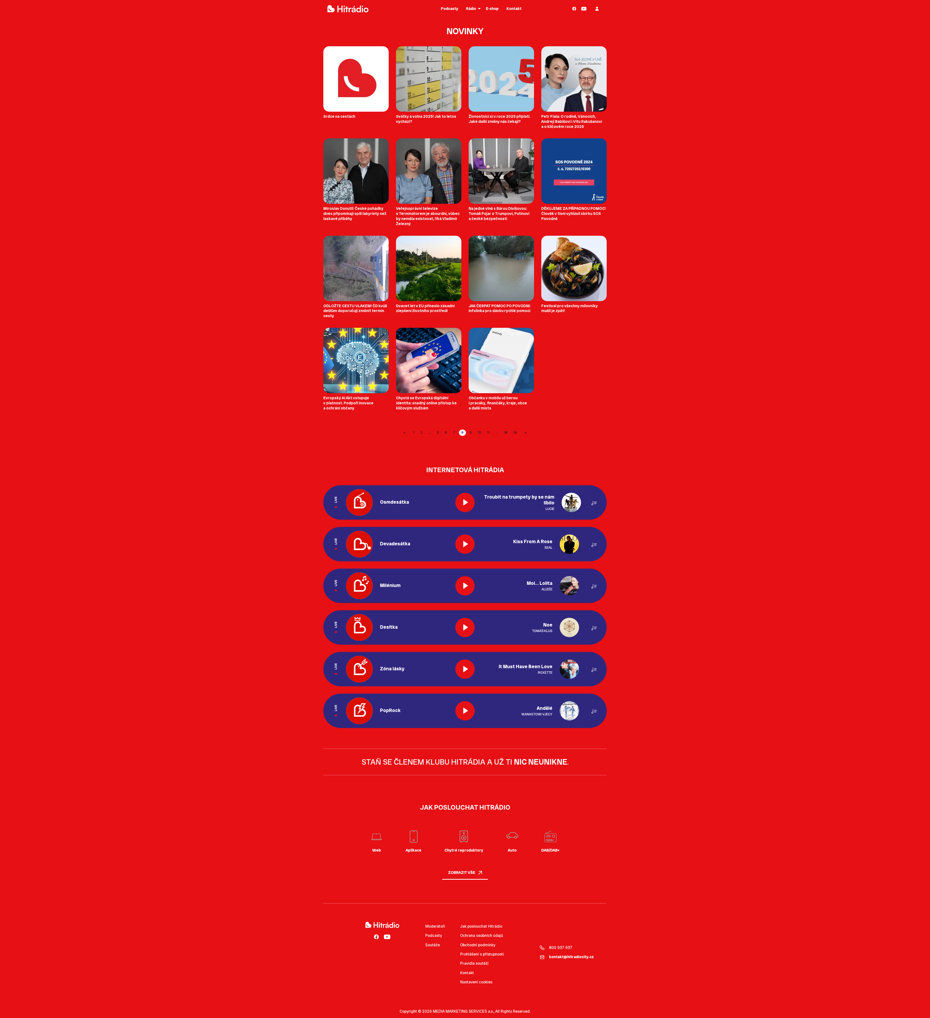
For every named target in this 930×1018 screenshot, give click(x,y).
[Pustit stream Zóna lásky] (465, 669)
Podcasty (433, 935)
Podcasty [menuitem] (449, 8)
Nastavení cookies (476, 982)
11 (488, 432)
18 (505, 432)
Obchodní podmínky (477, 945)
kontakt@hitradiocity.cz (571, 956)
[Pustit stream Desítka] (465, 627)
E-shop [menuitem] (492, 8)
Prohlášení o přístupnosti (482, 954)
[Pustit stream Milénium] (465, 585)
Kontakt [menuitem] (513, 8)
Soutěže (432, 945)
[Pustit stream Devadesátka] (465, 544)
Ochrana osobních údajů (481, 935)
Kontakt (467, 972)
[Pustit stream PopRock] (465, 710)
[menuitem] (574, 9)
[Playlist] (594, 502)
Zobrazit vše (462, 872)
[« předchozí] (405, 433)
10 (479, 432)
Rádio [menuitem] (471, 8)
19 (515, 432)
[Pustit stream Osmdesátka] (465, 502)
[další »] (524, 433)
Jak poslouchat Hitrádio (481, 926)
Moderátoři (435, 926)
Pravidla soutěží (474, 963)
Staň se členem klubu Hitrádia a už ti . (465, 762)
